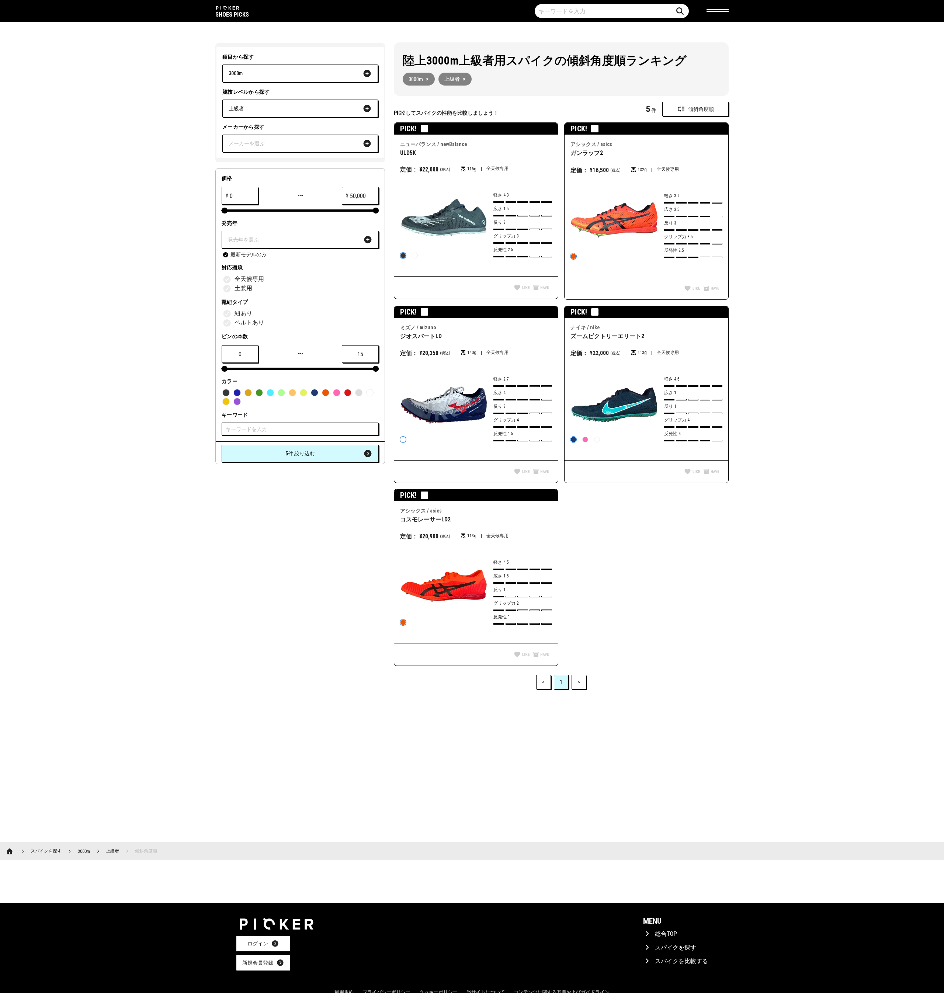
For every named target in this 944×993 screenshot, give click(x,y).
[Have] (541, 288)
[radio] (403, 255)
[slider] (225, 210)
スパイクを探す (675, 947)
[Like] (522, 288)
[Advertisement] (502, 750)
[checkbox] (244, 254)
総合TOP (666, 933)
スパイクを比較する (681, 961)
